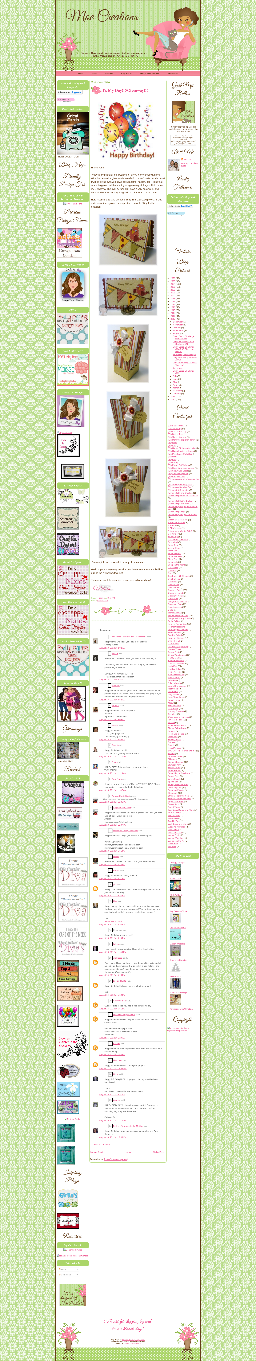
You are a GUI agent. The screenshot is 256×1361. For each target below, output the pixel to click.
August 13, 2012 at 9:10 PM (112, 938)
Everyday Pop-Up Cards (179, 618)
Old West (172, 714)
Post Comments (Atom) (116, 1159)
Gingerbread (174, 641)
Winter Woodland (176, 838)
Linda (115, 1074)
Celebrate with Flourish (179, 576)
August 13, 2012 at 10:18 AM (113, 756)
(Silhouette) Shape (176, 512)
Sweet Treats (174, 807)
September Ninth (178, 927)
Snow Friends (174, 770)
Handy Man (173, 658)
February (177, 391)
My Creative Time (178, 911)
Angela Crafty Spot (121, 796)
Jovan (115, 762)
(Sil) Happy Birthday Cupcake (182, 448)
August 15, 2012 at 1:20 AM (112, 1038)
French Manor (174, 632)
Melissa (102, 598)
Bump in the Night (176, 565)
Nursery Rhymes (176, 711)
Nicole (116, 857)
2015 (173, 310)
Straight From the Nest (178, 796)
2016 (173, 307)
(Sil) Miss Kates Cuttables (180, 454)
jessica (115, 725)
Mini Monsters (174, 705)
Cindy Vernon (119, 1001)
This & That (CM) (176, 812)
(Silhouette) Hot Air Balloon (180, 501)
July (175, 376)
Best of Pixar (174, 548)
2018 (173, 301)
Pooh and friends (176, 734)
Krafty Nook (173, 689)
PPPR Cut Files (175, 720)
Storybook (172, 793)
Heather (116, 685)
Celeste (116, 1100)
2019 (173, 298)
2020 (173, 295)
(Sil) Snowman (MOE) (178, 473)
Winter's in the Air (176, 841)
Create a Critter (175, 590)
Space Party (173, 776)
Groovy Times (174, 649)
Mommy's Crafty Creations (125, 831)
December (178, 322)
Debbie (115, 745)
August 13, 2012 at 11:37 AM (112, 790)
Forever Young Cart (177, 624)
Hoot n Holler (174, 677)
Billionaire (172, 551)
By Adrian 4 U (176, 976)
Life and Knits (119, 981)
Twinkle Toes (174, 821)
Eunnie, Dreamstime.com (132, 1343)
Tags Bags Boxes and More (181, 810)
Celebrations (174, 579)
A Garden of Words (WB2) (180, 531)
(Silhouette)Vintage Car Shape (182, 514)
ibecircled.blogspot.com (124, 1014)
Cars (170, 573)
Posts (63, 1269)
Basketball (173, 542)
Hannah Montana (176, 660)
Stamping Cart (174, 787)
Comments (65, 1275)
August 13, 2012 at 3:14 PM (112, 865)
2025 (173, 281)
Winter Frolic (174, 835)
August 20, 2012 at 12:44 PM (113, 1137)
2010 (173, 399)
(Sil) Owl (172, 459)
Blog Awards (126, 73)
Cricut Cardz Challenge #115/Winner (183, 337)
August (176, 333)
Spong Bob (173, 782)
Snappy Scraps (177, 862)
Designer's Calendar (177, 601)
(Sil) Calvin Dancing (177, 437)
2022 (173, 290)
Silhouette (172, 759)
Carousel (172, 570)
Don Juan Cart (175, 604)
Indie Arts (172, 680)
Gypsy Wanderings (177, 655)
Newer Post (96, 1152)
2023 (173, 287)
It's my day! (178, 368)
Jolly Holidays (174, 683)
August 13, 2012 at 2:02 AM (112, 648)
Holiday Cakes (174, 669)
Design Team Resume (149, 73)
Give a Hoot (173, 643)
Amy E (115, 654)
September (178, 330)
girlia (115, 884)
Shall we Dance (175, 756)
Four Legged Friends (178, 629)
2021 (173, 293)
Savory (171, 753)
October (177, 327)
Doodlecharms (175, 607)
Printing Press (174, 739)
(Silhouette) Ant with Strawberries (183, 479)
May (175, 382)
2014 (173, 313)
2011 (173, 396)
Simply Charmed (176, 762)
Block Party (173, 559)
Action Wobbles (177, 944)
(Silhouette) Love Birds (178, 503)
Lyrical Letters (174, 700)
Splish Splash (174, 779)
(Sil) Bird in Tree (175, 434)
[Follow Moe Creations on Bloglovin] (70, 94)
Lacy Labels (173, 694)
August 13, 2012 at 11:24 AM (112, 773)
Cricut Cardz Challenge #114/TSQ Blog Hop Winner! (183, 349)
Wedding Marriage (176, 827)
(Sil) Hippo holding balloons (181, 451)
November (178, 325)
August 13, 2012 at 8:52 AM (112, 700)
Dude (170, 610)
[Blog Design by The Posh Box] (73, 1305)
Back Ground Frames (178, 539)
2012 (173, 319)
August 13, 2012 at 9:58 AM (112, 739)
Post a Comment (102, 1144)
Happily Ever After (176, 663)
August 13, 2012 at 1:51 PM (112, 851)
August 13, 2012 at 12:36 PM (113, 802)
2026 (173, 278)
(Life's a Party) (175, 428)
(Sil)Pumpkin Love (176, 476)
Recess (171, 742)
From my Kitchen (176, 638)
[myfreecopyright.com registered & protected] (183, 1030)
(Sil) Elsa (172, 445)
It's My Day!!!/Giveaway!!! (184, 354)
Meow (171, 703)
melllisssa (117, 958)
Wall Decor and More (178, 824)
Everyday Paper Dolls (178, 615)
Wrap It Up (173, 843)
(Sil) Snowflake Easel (178, 471)
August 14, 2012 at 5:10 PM (112, 975)
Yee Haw (172, 846)
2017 (173, 304)
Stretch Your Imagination (179, 798)
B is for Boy (173, 534)
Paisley (171, 722)
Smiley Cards (174, 767)
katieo (116, 944)
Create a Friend (175, 593)
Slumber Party (174, 765)
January (177, 393)
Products (109, 73)
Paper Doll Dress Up (177, 725)
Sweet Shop (173, 804)
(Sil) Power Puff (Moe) (178, 465)
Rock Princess (174, 748)
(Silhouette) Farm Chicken (180, 493)
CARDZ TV (175, 878)
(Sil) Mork (172, 456)
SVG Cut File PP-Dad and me (182, 751)
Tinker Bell (173, 818)
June (175, 379)
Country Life (173, 584)
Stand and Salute (176, 790)
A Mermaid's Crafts (113, 921)
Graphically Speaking (178, 646)
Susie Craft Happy (178, 993)
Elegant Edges (175, 612)
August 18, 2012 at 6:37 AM (112, 1094)
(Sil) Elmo (172, 442)
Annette (115, 705)
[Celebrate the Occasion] (68, 456)
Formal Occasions (176, 627)
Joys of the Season (177, 686)
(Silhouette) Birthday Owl (179, 487)
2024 (173, 284)
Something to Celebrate (179, 773)
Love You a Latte (176, 697)
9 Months (172, 525)
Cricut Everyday (175, 596)
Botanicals (173, 562)
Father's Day (174, 621)
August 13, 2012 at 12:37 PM (113, 825)
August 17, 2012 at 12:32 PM (113, 1068)
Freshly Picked (175, 635)
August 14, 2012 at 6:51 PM (112, 1009)
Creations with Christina (181, 1009)
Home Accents (174, 672)
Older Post (158, 1152)
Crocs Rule (173, 598)
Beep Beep (173, 545)
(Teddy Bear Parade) (178, 520)
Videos (94, 73)
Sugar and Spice (176, 801)
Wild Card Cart (175, 832)
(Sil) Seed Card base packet (181, 468)
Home (80, 73)
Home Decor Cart (176, 674)
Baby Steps (173, 536)
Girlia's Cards (176, 895)
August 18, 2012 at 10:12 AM (113, 1120)
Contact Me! (172, 73)
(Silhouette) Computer (178, 490)
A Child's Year (174, 528)
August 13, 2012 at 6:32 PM (112, 895)
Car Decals (173, 567)
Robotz (171, 745)
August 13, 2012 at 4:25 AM (112, 680)
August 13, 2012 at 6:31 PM (112, 878)
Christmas (172, 581)
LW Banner (173, 691)
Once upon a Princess (178, 717)
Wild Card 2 (173, 829)
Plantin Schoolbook (177, 728)
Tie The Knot (174, 815)
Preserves (172, 736)
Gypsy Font (173, 652)
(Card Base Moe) (176, 426)
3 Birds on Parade (176, 522)
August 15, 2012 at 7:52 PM (112, 1054)
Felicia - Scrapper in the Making (128, 1126)
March (176, 388)
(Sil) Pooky (173, 462)
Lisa (115, 901)
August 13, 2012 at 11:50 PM (112, 952)
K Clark (116, 1044)
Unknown (117, 1060)
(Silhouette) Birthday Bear (180, 484)
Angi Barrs (117, 779)
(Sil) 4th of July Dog (177, 431)
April (175, 385)
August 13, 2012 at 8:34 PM (112, 924)
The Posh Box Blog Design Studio (133, 1340)
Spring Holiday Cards (178, 784)
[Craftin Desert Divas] (73, 803)
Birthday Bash (102, 600)
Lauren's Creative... (179, 960)
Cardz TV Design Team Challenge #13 (183, 342)
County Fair (173, 587)
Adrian (116, 870)
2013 (173, 316)
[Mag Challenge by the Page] (72, 478)
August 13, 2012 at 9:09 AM (112, 720)
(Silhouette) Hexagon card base (183, 495)
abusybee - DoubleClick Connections (129, 637)
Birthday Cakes (175, 556)
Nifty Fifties (173, 708)
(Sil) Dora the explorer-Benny (181, 440)
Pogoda (171, 731)
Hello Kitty (172, 666)
